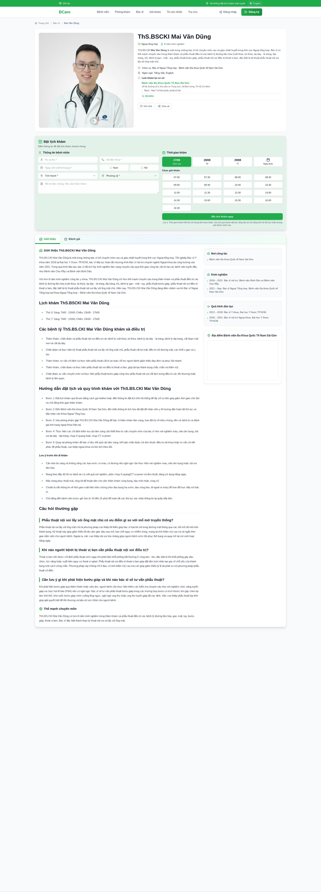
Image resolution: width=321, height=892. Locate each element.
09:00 (177, 185)
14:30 (177, 200)
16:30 (177, 208)
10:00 (238, 185)
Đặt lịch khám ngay (222, 216)
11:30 (207, 192)
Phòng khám (122, 12)
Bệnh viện (103, 12)
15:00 (207, 200)
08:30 (268, 177)
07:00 (177, 177)
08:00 (238, 177)
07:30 (207, 177)
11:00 (177, 192)
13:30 (238, 192)
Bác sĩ (139, 12)
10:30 (268, 185)
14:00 (268, 192)
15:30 (238, 200)
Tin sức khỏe (174, 12)
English (257, 3)
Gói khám (155, 12)
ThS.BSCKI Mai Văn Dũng (174, 36)
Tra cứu (192, 12)
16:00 (268, 200)
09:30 (207, 185)
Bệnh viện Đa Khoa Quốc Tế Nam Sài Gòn (165, 83)
